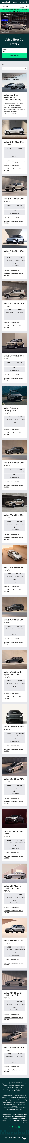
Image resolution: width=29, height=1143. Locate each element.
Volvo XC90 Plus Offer (14, 779)
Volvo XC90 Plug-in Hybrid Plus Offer (13, 994)
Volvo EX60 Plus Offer (14, 727)
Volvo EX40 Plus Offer (14, 356)
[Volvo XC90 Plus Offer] (14, 766)
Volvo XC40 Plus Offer (14, 199)
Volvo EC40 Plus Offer (14, 515)
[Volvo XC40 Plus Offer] (14, 186)
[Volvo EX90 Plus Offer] (14, 928)
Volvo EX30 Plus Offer (14, 142)
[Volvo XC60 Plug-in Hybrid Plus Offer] (14, 659)
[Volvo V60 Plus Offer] (14, 554)
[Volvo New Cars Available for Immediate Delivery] (14, 82)
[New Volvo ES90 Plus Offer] (14, 818)
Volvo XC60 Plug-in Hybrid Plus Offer (13, 673)
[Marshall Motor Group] (6, 2)
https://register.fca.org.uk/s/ (20, 1102)
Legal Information (6, 1114)
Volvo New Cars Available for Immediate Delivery (12, 97)
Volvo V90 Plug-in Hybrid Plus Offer (12, 887)
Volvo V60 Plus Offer (13, 567)
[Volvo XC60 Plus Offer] (14, 450)
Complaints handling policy (20, 1122)
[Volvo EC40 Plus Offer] (14, 502)
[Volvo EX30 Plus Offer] (14, 129)
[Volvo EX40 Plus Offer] (14, 343)
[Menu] (26, 6)
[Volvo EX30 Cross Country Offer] (14, 395)
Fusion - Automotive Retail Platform (14, 1137)
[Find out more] (14, 10)
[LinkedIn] (16, 1127)
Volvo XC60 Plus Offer (14, 463)
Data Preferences (17, 1114)
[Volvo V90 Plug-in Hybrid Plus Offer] (14, 873)
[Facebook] (9, 1127)
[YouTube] (13, 1127)
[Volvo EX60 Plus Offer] (14, 714)
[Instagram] (19, 1127)
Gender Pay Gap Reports (15, 1120)
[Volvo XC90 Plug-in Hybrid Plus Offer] (14, 980)
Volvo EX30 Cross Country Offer (12, 409)
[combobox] (14, 68)
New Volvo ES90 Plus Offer (13, 832)
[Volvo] (5, 6)
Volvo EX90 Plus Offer (14, 940)
